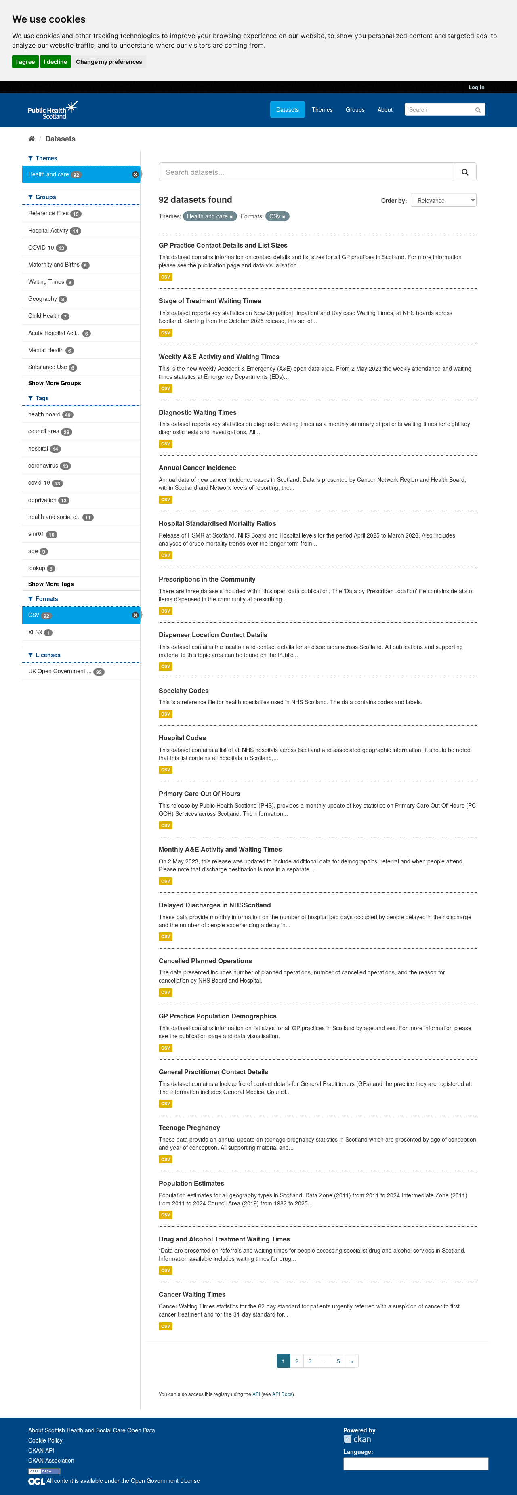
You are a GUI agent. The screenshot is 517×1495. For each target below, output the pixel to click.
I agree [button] (25, 61)
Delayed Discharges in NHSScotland (215, 904)
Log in (477, 87)
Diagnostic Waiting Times (198, 412)
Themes (322, 109)
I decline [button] (55, 61)
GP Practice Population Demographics (218, 1015)
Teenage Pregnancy (189, 1127)
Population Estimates (191, 1183)
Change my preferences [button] (109, 61)
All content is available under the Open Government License (122, 1480)
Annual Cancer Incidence (197, 467)
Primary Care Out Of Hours (199, 793)
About (385, 109)
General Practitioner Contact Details (213, 1071)
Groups (355, 109)
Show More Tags (51, 584)
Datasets (287, 109)
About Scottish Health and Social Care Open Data (91, 1430)
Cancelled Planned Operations (205, 960)
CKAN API (41, 1450)
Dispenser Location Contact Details (213, 634)
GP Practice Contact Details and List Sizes (223, 245)
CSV (165, 277)
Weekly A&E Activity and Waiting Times (219, 356)
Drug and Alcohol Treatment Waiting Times (224, 1238)
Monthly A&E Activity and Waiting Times (220, 849)
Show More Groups (54, 383)
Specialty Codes (184, 690)
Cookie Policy (45, 1440)
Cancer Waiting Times (192, 1294)
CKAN (357, 1439)
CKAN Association (51, 1460)
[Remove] (231, 216)
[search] (466, 171)
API (256, 1393)
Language (357, 1451)
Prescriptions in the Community (207, 579)
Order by (393, 200)
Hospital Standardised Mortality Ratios (217, 523)
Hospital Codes (182, 737)
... (324, 1361)
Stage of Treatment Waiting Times (210, 300)
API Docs (282, 1393)
